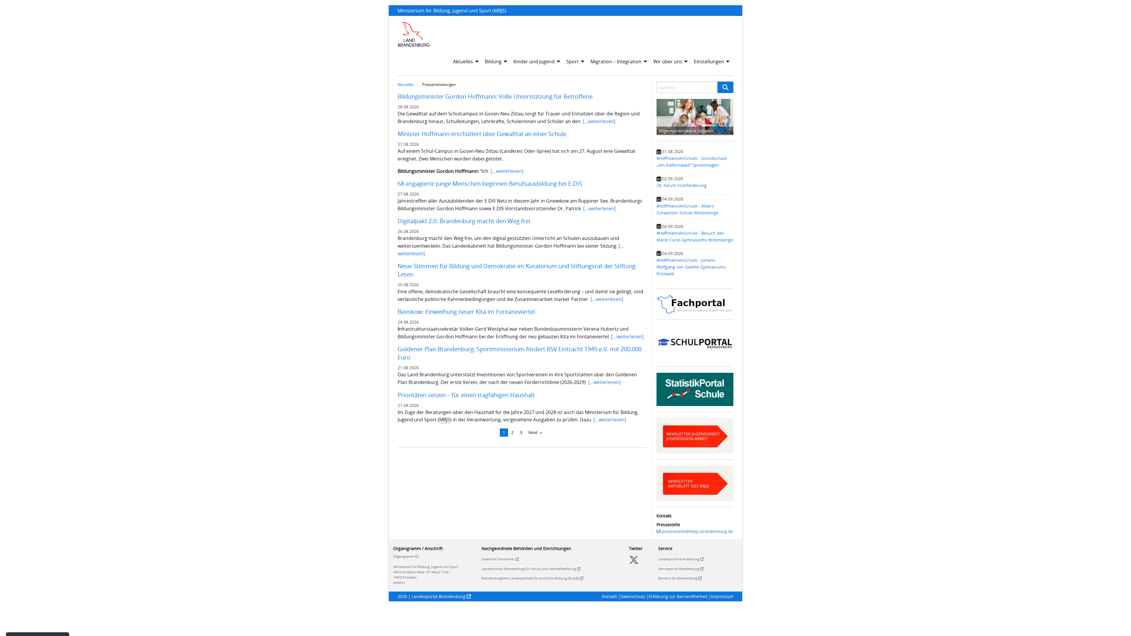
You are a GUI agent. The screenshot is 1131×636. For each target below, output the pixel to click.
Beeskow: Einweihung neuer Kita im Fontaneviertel (468, 312)
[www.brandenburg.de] (414, 34)
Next (533, 432)
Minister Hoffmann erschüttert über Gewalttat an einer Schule (482, 134)
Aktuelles (406, 84)
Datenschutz (633, 596)
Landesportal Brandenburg (678, 559)
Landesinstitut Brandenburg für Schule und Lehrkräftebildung (529, 569)
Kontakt (609, 596)
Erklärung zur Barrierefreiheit (678, 596)
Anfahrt (399, 582)
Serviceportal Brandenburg (678, 569)
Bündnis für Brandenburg (677, 578)
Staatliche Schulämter (498, 559)
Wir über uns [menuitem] (667, 61)
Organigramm (403, 556)
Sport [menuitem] (572, 61)
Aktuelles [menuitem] (463, 61)
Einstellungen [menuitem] (709, 61)
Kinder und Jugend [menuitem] (534, 61)
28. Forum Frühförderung (682, 185)
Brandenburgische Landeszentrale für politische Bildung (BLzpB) (530, 578)
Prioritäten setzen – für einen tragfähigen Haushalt (468, 395)
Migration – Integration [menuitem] (616, 61)
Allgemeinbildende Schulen (686, 131)
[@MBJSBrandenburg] (634, 562)
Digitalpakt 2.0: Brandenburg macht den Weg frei (464, 221)
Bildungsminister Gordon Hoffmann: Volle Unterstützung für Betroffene (495, 96)
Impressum (722, 596)
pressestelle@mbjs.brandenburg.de (697, 531)
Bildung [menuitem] (493, 61)
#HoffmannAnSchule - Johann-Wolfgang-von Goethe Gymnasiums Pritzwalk (691, 266)
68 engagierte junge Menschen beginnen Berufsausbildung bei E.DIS (490, 184)
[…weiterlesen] (599, 121)
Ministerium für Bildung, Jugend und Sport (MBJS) (452, 10)
